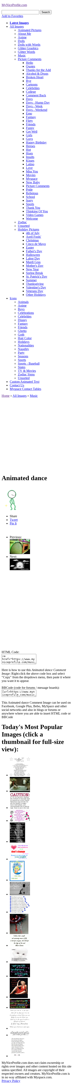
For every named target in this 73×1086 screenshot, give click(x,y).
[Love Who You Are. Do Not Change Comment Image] (20, 859)
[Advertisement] (36, 434)
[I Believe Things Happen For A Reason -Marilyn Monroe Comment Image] (17, 841)
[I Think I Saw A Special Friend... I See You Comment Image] (17, 880)
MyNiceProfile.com (14, 5)
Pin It (13, 523)
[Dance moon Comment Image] (20, 569)
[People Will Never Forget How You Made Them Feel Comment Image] (20, 1007)
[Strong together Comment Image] (20, 976)
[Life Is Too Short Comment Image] (18, 1056)
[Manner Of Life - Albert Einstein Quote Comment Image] (20, 945)
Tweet (14, 519)
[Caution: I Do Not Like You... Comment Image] (20, 807)
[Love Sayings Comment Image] (20, 775)
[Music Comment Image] (20, 553)
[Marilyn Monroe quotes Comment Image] (19, 997)
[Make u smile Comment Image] (20, 1035)
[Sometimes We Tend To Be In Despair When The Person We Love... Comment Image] (20, 820)
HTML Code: (10, 652)
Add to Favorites (12, 16)
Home (6, 395)
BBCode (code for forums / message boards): (30, 687)
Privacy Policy (11, 1081)
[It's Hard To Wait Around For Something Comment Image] (20, 894)
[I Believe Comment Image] (20, 961)
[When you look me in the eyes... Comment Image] (20, 1028)
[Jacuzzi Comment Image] (20, 791)
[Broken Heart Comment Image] (19, 933)
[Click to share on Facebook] (12, 498)
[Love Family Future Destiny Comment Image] (20, 912)
